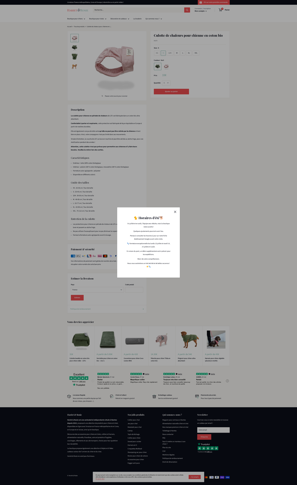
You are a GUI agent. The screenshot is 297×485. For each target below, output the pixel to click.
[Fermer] (175, 211)
